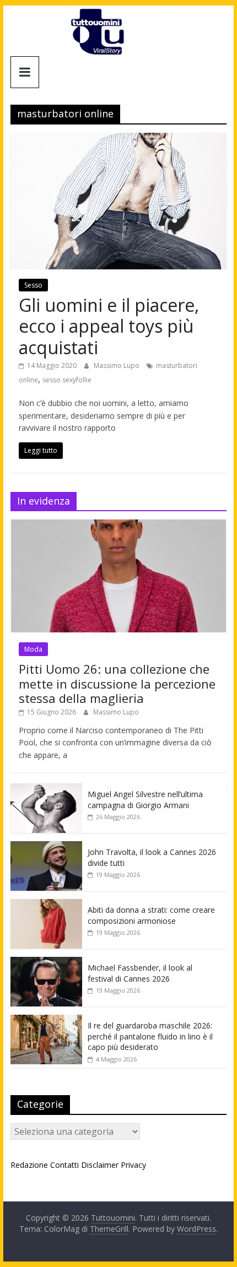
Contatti (64, 1165)
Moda (33, 649)
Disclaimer (99, 1165)
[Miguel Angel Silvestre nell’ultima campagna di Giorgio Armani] (46, 789)
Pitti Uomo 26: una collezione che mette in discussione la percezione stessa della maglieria (117, 683)
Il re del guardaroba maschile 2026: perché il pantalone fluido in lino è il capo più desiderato (150, 1036)
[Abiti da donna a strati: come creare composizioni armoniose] (46, 905)
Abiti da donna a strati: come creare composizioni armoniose (151, 915)
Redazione (29, 1165)
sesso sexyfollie (66, 380)
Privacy (133, 1165)
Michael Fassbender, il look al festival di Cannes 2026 (140, 973)
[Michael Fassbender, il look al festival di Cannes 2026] (46, 962)
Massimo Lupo (117, 365)
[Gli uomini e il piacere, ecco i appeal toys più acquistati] (118, 139)
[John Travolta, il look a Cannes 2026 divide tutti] (46, 847)
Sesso (33, 285)
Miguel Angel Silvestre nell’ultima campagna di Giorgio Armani (145, 799)
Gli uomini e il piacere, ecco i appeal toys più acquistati (109, 326)
